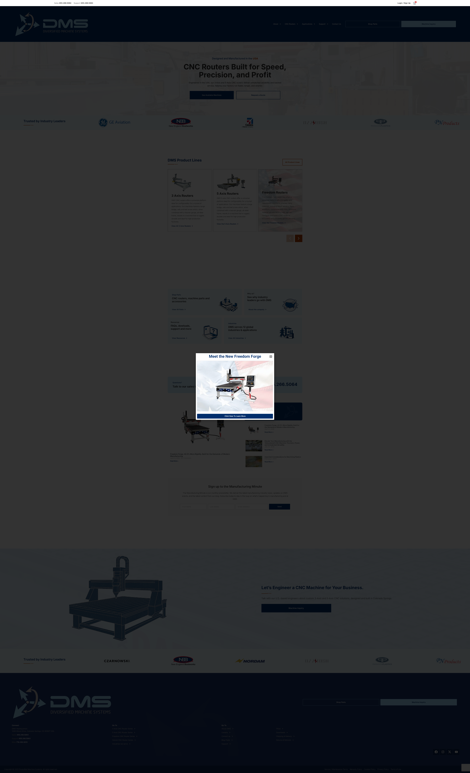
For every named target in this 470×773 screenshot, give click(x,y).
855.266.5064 (62, 3)
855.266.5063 (83, 3)
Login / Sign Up (404, 3)
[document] (235, 386)
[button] (271, 356)
